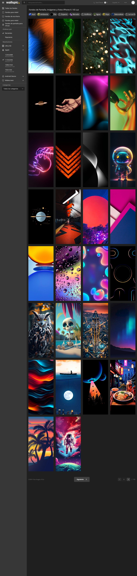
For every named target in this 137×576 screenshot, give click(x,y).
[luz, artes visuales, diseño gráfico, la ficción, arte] (68, 444)
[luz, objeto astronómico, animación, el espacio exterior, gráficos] (122, 159)
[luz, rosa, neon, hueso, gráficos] (41, 159)
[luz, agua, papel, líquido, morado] (68, 273)
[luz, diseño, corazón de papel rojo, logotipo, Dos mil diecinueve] (95, 216)
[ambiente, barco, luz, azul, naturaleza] (68, 387)
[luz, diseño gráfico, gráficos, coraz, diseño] (68, 159)
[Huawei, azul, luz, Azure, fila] (41, 273)
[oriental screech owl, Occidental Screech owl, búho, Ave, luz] (41, 330)
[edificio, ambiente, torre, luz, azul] (95, 330)
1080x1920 (9, 65)
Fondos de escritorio (12, 16)
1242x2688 (9, 55)
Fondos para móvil (11, 12)
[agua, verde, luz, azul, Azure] (122, 46)
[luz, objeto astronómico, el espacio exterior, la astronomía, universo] (41, 216)
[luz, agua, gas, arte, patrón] (68, 46)
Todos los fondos (11, 8)
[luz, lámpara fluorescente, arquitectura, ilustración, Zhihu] (68, 216)
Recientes (8, 33)
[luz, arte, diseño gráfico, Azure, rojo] (95, 273)
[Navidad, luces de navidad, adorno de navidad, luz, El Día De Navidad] (95, 46)
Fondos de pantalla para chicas (14, 25)
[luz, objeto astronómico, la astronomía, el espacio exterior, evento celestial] (41, 103)
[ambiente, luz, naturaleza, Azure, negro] (122, 330)
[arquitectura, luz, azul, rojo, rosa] (122, 216)
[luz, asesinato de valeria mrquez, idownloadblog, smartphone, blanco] (95, 159)
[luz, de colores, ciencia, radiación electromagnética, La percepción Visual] (41, 46)
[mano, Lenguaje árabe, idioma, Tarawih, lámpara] (68, 103)
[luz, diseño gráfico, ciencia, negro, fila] (122, 273)
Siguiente (80, 479)
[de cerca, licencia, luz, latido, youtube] (122, 103)
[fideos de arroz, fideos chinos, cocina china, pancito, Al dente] (122, 387)
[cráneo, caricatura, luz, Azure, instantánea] (68, 330)
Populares (8, 37)
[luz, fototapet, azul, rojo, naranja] (95, 103)
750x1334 (8, 70)
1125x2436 (9, 60)
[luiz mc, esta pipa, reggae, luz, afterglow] (41, 444)
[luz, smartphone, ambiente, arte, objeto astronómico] (95, 387)
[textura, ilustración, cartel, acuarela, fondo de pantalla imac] (41, 387)
